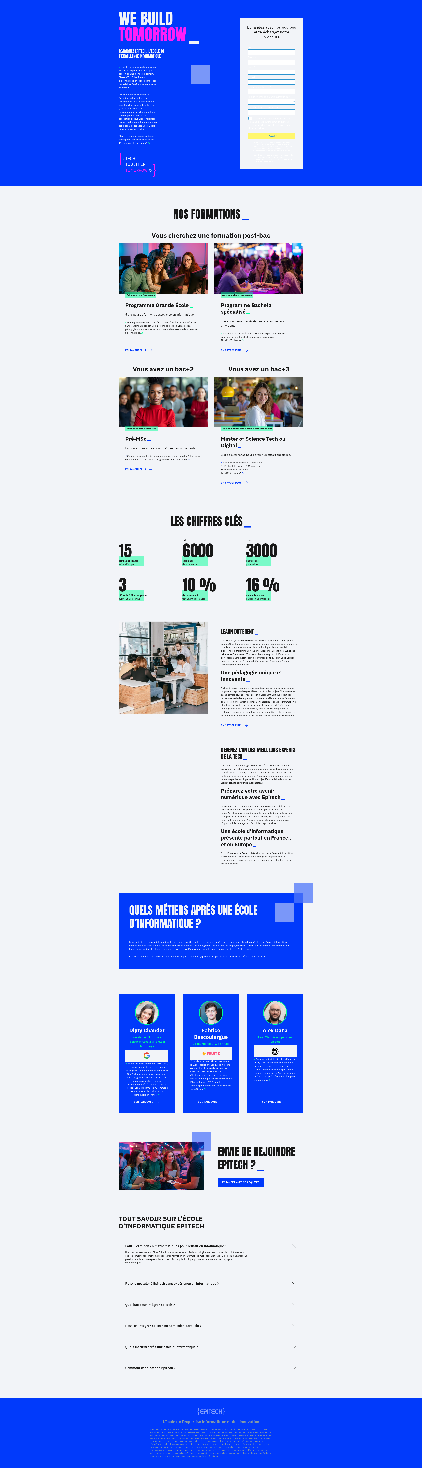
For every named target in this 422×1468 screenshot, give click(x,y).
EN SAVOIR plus (231, 725)
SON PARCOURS (143, 1101)
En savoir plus (135, 350)
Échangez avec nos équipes (240, 1182)
